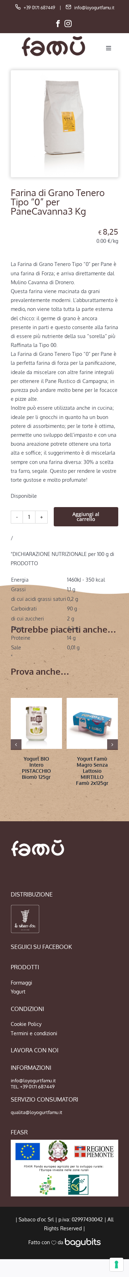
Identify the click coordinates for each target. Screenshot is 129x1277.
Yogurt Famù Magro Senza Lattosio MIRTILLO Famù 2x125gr (92, 771)
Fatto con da (46, 1242)
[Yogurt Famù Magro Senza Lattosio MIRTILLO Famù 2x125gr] (92, 723)
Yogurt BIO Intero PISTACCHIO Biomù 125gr (36, 768)
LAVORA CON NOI (34, 1050)
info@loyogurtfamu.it (94, 7)
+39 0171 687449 (39, 7)
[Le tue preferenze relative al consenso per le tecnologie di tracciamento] (116, 1264)
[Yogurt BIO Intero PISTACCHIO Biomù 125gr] (36, 723)
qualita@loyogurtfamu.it (36, 1112)
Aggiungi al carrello (85, 516)
